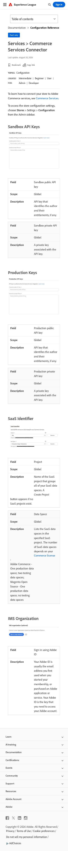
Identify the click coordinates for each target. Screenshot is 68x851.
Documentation (17, 27)
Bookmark (16, 65)
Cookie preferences (44, 831)
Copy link (31, 65)
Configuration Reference (44, 27)
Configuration (22, 72)
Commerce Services (47, 98)
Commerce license (44, 555)
